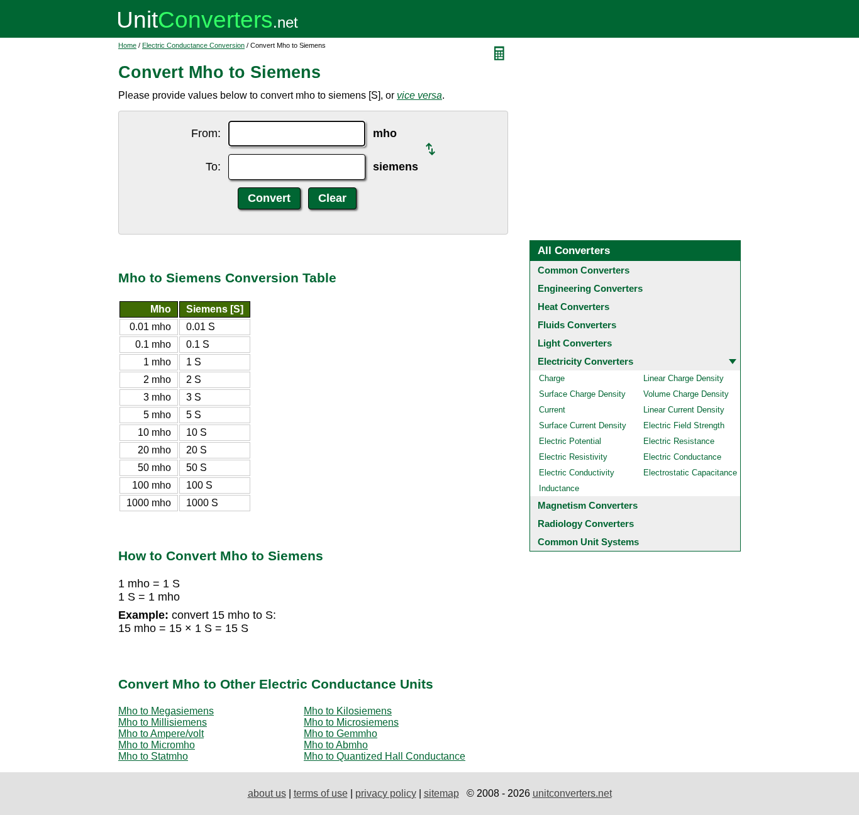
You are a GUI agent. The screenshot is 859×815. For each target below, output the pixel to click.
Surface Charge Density (582, 394)
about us (267, 793)
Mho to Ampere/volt (161, 733)
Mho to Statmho (153, 756)
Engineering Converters (590, 288)
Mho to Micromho (156, 745)
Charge (552, 378)
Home (127, 45)
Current (552, 409)
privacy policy (385, 793)
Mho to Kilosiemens (348, 711)
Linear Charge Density (683, 378)
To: (213, 166)
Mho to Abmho (336, 745)
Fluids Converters (577, 324)
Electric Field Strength (683, 425)
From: (206, 133)
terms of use (321, 793)
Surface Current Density (582, 425)
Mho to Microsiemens (351, 722)
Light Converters (575, 343)
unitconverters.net (572, 793)
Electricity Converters (585, 361)
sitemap (441, 793)
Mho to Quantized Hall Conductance (384, 756)
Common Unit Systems (588, 541)
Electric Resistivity (573, 457)
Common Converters (583, 270)
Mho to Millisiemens (162, 722)
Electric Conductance (682, 457)
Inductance (559, 488)
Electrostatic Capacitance (690, 472)
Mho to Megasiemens (166, 711)
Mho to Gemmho (340, 733)
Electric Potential (570, 441)
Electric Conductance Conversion (193, 45)
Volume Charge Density (686, 394)
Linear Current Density (683, 409)
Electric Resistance (678, 441)
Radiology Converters (586, 523)
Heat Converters (573, 306)
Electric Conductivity (576, 472)
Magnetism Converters (588, 505)
